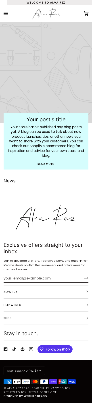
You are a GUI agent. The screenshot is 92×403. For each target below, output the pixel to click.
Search (38, 388)
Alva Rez (14, 388)
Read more (46, 164)
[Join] (82, 278)
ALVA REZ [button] (10, 292)
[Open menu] (10, 13)
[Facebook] (6, 349)
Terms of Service (43, 392)
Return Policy (15, 392)
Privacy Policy (58, 388)
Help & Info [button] (12, 305)
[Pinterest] (23, 349)
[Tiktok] (14, 349)
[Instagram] (31, 349)
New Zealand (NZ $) (22, 371)
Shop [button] (8, 318)
